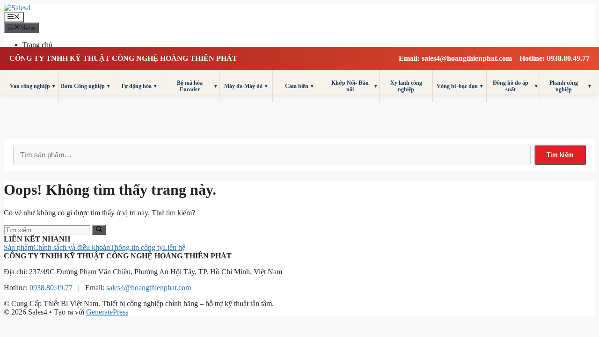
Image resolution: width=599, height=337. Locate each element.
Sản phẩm (18, 247)
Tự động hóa (139, 86)
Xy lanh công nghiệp (406, 86)
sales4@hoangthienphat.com (148, 288)
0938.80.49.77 (51, 288)
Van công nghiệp (32, 86)
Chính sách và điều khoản (71, 247)
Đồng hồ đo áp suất (515, 86)
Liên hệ (174, 247)
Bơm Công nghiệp (85, 86)
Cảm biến (299, 86)
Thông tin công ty (136, 247)
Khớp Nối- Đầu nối (354, 86)
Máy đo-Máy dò (246, 86)
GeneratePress (107, 312)
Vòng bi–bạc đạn (460, 86)
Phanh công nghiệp (570, 86)
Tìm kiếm (560, 154)
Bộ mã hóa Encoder (197, 86)
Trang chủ (37, 45)
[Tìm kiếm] (99, 230)
